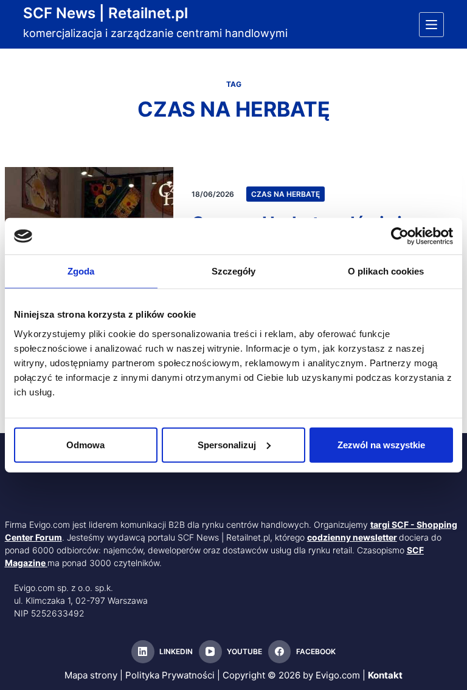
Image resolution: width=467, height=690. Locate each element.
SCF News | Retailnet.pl (105, 13)
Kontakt (385, 675)
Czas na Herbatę (285, 194)
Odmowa (85, 444)
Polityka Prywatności (170, 675)
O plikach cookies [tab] (386, 271)
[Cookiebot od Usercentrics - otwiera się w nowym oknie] (400, 236)
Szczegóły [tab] (234, 271)
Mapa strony (90, 675)
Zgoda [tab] (81, 271)
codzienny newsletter (352, 537)
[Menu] (431, 24)
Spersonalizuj (227, 444)
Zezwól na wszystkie (381, 444)
